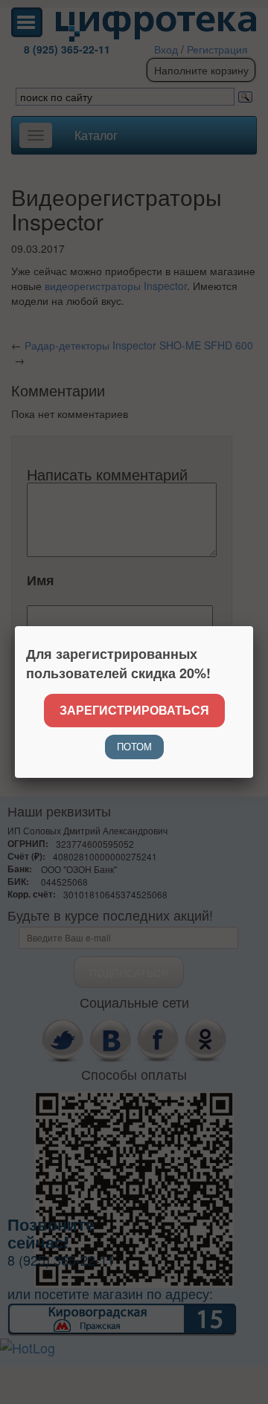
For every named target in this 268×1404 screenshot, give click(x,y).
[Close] (253, 626)
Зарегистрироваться (134, 709)
